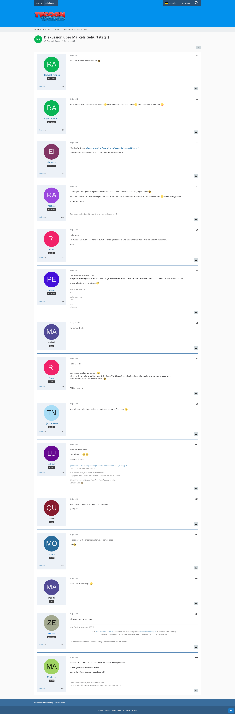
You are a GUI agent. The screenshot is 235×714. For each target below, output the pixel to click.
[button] (171, 3)
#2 (197, 99)
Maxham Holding (146, 631)
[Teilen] (198, 47)
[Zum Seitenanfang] (231, 710)
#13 (196, 578)
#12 (196, 534)
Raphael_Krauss (53, 41)
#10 (196, 444)
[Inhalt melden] (196, 88)
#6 (197, 270)
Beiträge (42, 86)
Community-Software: (117, 710)
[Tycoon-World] (117, 16)
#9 (197, 404)
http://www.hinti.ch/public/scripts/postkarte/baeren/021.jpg (111, 148)
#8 (197, 358)
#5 (197, 230)
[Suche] (196, 3)
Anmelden (186, 3)
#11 (196, 499)
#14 (196, 614)
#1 (197, 55)
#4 (197, 186)
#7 (197, 323)
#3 (197, 142)
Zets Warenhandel (103, 631)
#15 (196, 657)
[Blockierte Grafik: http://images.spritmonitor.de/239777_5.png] (97, 465)
